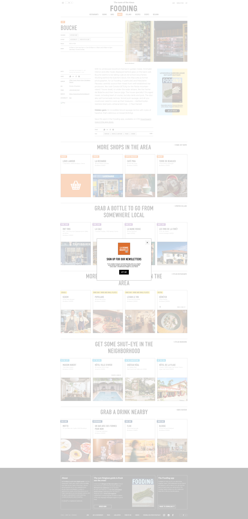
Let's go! (124, 272)
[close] (147, 242)
